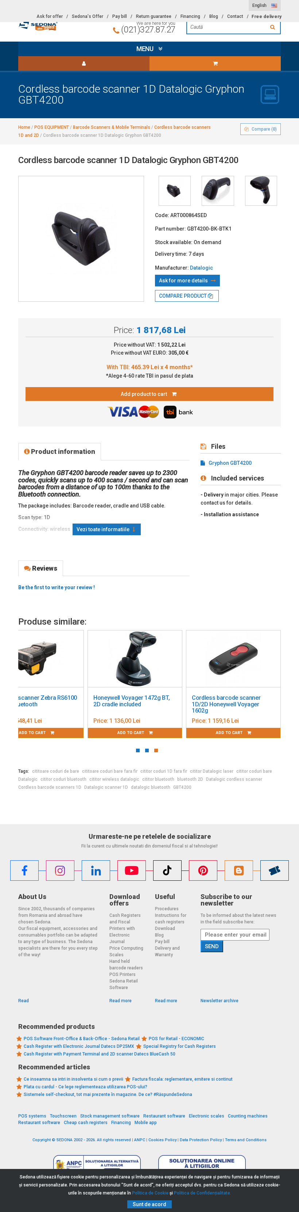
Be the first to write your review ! (56, 587)
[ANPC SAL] (97, 1165)
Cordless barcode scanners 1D (49, 787)
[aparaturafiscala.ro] (58, 24)
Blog (213, 16)
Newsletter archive (219, 1000)
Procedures (167, 908)
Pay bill (119, 16)
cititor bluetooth (158, 779)
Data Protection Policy (201, 1140)
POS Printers (122, 974)
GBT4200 (182, 787)
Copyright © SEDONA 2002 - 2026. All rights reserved (81, 1140)
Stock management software (110, 1116)
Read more (120, 1000)
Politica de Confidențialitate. (202, 1193)
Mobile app (146, 1122)
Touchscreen (63, 1116)
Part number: (170, 229)
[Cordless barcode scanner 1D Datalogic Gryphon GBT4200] (174, 190)
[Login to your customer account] (84, 63)
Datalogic (201, 268)
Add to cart (131, 732)
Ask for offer (49, 16)
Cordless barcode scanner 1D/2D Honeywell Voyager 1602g (226, 704)
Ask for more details (184, 280)
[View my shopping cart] (215, 63)
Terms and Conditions (246, 1140)
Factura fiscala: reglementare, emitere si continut (182, 1079)
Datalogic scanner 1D (106, 787)
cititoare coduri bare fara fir (109, 771)
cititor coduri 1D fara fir (163, 771)
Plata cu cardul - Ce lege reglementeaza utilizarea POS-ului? (85, 1086)
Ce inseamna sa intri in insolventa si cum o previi (73, 1079)
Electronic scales (206, 1116)
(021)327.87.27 (148, 29)
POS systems (32, 1116)
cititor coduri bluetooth (63, 779)
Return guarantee (153, 16)
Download (165, 928)
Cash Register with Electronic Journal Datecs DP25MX (79, 1046)
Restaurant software (164, 1116)
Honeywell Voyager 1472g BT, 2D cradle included (131, 701)
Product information (62, 451)
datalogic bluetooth (150, 787)
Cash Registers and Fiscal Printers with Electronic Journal (125, 928)
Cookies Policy (162, 1140)
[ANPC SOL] (202, 1165)
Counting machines (248, 1116)
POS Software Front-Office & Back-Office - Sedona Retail (82, 1038)
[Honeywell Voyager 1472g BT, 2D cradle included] (135, 658)
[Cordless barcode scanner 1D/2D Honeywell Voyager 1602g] (233, 658)
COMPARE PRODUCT (183, 296)
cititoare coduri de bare (55, 771)
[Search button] (273, 27)
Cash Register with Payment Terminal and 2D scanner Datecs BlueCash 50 (99, 1054)
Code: (162, 215)
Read (23, 1000)
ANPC (139, 1140)
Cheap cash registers (86, 1122)
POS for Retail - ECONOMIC (176, 1038)
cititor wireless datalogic (114, 779)
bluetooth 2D (190, 779)
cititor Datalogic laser (211, 771)
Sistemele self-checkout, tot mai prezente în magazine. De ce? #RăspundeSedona (108, 1094)
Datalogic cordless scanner (234, 779)
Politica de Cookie (150, 1193)
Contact (235, 16)
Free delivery (266, 16)
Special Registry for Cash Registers (179, 1046)
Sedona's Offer (87, 16)
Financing (190, 16)
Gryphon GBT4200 (230, 463)
